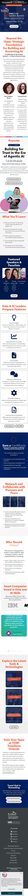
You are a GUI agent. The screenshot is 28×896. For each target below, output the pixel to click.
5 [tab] (15, 651)
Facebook (15, 834)
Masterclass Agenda (13, 846)
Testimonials (13, 860)
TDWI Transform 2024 (7, 2)
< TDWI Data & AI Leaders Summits (14, 5)
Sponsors (13, 855)
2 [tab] (8, 651)
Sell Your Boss (13, 862)
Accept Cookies (11, 893)
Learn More (14, 727)
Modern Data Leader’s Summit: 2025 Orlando (5, 10)
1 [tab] (6, 651)
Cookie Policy (4, 886)
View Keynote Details (13, 179)
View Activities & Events (14, 801)
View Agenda (14, 26)
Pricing (13, 850)
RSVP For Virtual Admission (14, 183)
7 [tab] (19, 651)
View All (14, 295)
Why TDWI (19, 426)
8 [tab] (22, 651)
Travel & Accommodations (13, 853)
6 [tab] (17, 651)
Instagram (15, 839)
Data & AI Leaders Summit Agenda (13, 848)
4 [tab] (13, 651)
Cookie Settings (11, 889)
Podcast (15, 841)
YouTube (14, 836)
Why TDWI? (13, 858)
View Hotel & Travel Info (13, 798)
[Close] (21, 873)
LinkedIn (15, 831)
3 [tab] (10, 651)
